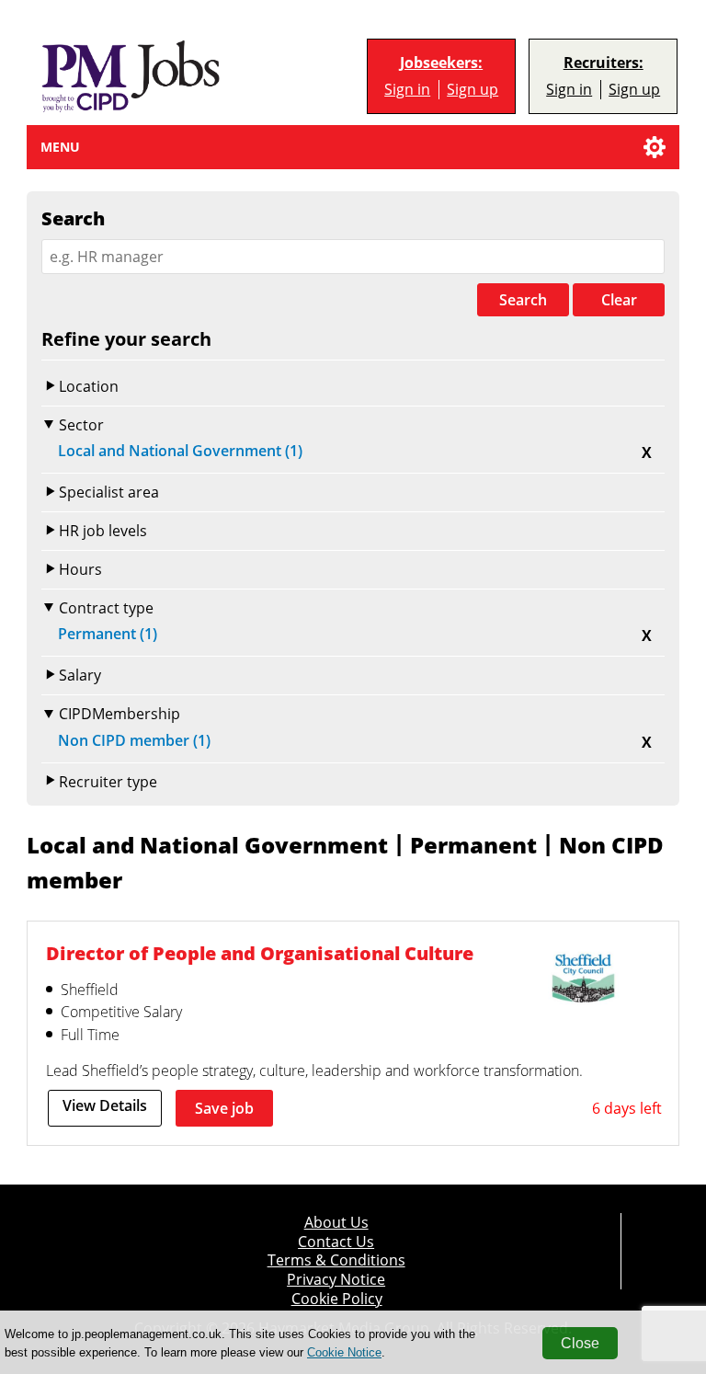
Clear (619, 300)
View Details (105, 1105)
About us (336, 1222)
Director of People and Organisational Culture (259, 953)
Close (580, 1343)
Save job (224, 1108)
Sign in (407, 89)
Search (523, 300)
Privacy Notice (336, 1279)
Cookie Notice (344, 1352)
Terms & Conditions (336, 1260)
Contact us (336, 1241)
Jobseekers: (441, 63)
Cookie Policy (336, 1298)
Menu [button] (60, 146)
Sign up (472, 89)
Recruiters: (603, 63)
